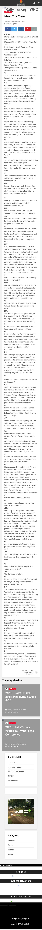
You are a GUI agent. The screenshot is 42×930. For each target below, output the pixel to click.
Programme (13, 780)
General (12, 688)
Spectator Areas (15, 767)
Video (10, 854)
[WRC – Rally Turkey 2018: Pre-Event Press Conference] (21, 734)
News (10, 845)
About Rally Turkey (16, 771)
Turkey (11, 850)
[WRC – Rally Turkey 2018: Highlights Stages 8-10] (21, 700)
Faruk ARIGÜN (23, 924)
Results (11, 763)
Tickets (11, 776)
